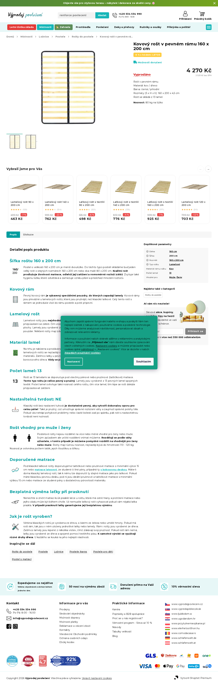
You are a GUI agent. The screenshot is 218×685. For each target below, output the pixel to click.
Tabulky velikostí (122, 631)
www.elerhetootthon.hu (186, 628)
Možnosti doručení (150, 62)
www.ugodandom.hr (183, 618)
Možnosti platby (68, 621)
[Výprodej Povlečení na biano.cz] (43, 660)
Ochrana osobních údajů (73, 638)
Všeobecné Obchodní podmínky (78, 634)
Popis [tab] (13, 234)
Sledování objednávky (72, 613)
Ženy (179, 277)
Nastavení (73, 361)
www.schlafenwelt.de (184, 638)
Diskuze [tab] (28, 234)
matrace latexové (46, 469)
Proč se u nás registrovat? (127, 618)
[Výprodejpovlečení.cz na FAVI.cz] (28, 660)
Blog (115, 636)
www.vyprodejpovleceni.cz (187, 604)
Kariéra (116, 609)
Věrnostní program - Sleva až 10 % (132, 622)
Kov (171, 269)
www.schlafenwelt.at (184, 642)
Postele (43, 551)
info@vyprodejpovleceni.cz (30, 618)
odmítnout (87, 349)
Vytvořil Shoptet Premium (196, 678)
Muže (172, 277)
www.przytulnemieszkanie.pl (188, 623)
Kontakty (64, 629)
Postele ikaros (78, 551)
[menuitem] (21, 27)
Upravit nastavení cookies (97, 678)
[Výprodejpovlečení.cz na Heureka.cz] (12, 660)
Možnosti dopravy (69, 617)
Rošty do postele (22, 551)
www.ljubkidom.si (182, 613)
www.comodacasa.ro (184, 633)
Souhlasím (143, 361)
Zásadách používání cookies (83, 352)
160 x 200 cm (176, 260)
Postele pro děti (103, 551)
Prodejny (64, 609)
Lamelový (174, 264)
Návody (116, 627)
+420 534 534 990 (24, 609)
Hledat (102, 15)
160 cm (173, 251)
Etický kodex (66, 642)
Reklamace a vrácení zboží (74, 625)
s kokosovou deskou (114, 469)
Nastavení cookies (106, 345)
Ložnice (58, 551)
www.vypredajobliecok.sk (186, 609)
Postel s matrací (21, 559)
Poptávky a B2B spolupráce (128, 614)
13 (170, 273)
